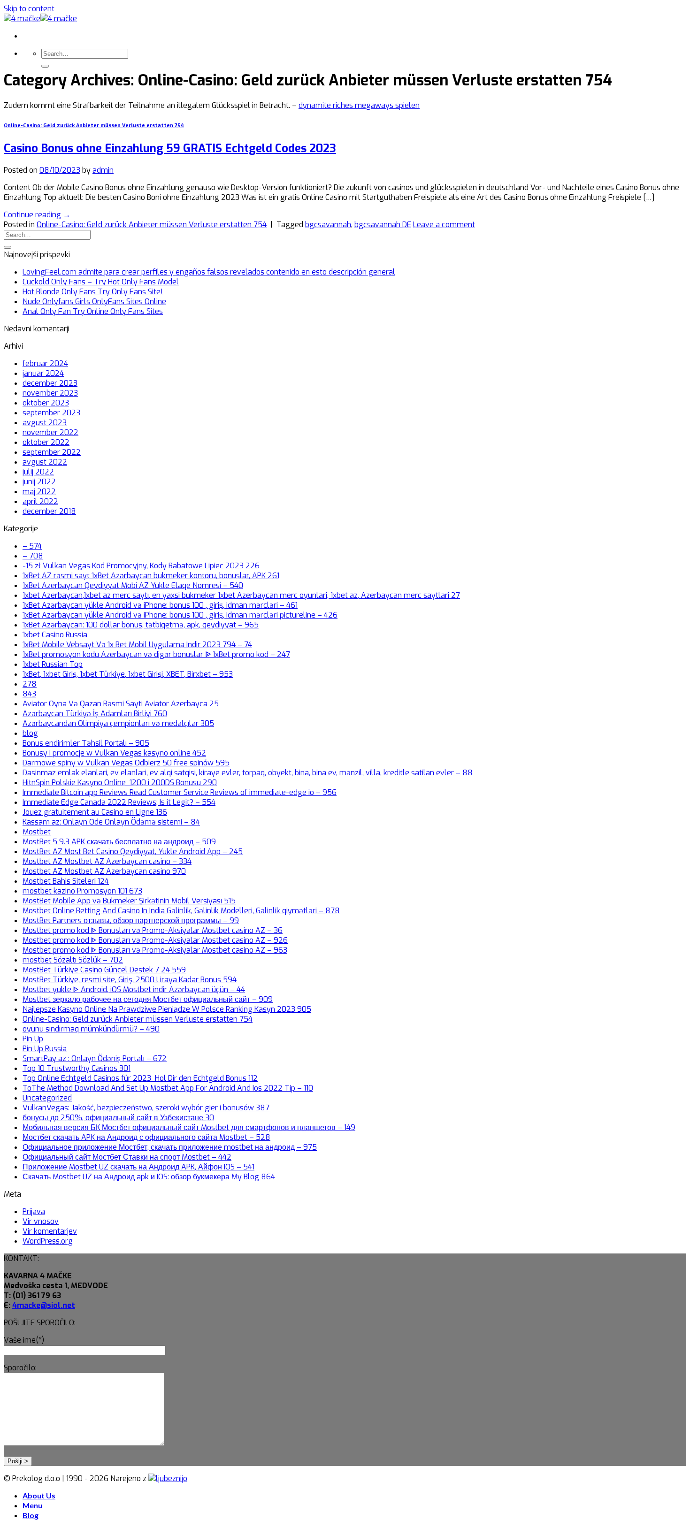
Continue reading (37, 215)
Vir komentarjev (50, 1231)
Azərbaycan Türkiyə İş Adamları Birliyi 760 (95, 713)
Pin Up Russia (45, 1049)
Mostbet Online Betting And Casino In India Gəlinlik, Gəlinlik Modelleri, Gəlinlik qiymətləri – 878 (181, 911)
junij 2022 (39, 482)
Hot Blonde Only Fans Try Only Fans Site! (93, 292)
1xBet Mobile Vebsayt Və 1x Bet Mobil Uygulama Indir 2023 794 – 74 (137, 644)
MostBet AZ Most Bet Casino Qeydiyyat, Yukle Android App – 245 (133, 851)
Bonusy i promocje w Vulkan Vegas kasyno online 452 (114, 753)
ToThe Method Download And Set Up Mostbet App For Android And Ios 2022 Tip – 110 (168, 1088)
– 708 (33, 556)
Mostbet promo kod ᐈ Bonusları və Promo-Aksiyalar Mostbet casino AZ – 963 (155, 950)
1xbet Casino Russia (55, 635)
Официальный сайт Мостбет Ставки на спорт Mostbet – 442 (127, 1157)
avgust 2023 (45, 423)
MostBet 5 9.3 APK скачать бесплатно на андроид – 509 (119, 842)
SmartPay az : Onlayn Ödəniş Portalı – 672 (95, 1058)
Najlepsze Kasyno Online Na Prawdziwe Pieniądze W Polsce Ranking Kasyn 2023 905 (167, 1009)
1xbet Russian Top (53, 664)
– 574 (32, 546)
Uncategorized (47, 1098)
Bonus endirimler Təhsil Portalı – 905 (86, 743)
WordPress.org (48, 1241)
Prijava (34, 1211)
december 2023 (50, 383)
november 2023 (50, 393)
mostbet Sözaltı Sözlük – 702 (73, 960)
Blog (30, 1515)
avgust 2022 (45, 462)
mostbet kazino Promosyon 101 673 (82, 891)
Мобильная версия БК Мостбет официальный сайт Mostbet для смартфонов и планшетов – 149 (189, 1127)
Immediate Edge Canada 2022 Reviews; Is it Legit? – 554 (119, 802)
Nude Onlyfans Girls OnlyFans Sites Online (94, 301)
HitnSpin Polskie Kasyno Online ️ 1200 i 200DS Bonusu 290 (120, 782)
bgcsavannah (328, 224)
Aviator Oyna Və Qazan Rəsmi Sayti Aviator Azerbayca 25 (121, 704)
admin (103, 170)
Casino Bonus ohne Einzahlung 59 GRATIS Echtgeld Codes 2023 (170, 148)
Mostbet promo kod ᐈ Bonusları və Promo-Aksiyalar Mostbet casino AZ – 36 (153, 930)
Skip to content (29, 9)
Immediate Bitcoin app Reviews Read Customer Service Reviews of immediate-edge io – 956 (180, 792)
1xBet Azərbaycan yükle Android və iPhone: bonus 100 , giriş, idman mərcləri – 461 (160, 605)
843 (29, 694)
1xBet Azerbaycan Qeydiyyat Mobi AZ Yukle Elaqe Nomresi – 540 (133, 585)
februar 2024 (45, 363)
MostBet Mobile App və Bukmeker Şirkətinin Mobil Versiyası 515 (129, 901)
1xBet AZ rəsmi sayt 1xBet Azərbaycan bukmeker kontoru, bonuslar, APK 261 (151, 576)
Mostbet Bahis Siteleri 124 (66, 881)
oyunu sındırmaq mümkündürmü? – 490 (91, 1029)
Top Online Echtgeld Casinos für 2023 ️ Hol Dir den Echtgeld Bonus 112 (140, 1078)
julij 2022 (38, 472)
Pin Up (33, 1039)
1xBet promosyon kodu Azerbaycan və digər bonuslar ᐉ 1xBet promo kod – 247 (156, 654)
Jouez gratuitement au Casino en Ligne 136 (95, 812)
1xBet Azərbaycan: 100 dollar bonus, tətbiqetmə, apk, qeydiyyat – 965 (141, 625)
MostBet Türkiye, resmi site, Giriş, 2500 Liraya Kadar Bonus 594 (130, 980)
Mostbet (37, 832)
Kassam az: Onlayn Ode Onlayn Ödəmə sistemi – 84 (111, 822)
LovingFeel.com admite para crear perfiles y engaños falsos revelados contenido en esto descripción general (209, 272)
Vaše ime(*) (24, 1340)
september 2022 (52, 452)
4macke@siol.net (43, 1305)
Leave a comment (444, 224)
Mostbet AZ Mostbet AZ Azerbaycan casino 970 (104, 871)
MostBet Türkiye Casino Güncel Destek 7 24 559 (104, 970)
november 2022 (50, 432)
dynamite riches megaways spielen (359, 105)
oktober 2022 (46, 442)
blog (30, 733)
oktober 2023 (46, 403)
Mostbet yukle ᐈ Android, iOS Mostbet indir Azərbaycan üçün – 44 (134, 989)
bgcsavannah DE (382, 224)
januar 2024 (43, 373)
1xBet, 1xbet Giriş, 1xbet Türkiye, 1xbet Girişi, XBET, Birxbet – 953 (128, 674)
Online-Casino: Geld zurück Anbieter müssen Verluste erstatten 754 (94, 125)
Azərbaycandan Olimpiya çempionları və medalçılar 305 (118, 723)
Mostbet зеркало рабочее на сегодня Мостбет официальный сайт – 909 (148, 999)
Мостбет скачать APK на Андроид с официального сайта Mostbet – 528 (146, 1137)
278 (30, 684)
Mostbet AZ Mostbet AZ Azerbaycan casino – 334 (107, 861)
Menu (32, 1505)
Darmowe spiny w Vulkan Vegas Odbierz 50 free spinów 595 (126, 763)
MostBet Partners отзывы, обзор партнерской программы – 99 (131, 920)
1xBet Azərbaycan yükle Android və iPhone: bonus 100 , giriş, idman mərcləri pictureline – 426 (180, 615)
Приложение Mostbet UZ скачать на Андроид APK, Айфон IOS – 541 (138, 1167)
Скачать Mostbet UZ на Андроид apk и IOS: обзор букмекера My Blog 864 (149, 1177)
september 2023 (51, 413)
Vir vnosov (41, 1221)
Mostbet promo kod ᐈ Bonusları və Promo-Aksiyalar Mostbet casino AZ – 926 (155, 940)
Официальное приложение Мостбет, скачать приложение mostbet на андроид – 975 (170, 1147)
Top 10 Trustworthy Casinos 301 (76, 1068)
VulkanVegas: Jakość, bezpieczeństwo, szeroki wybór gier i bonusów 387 (146, 1108)
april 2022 (40, 501)
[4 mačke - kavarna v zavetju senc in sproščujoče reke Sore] (40, 18)
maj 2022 (39, 492)
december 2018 (49, 511)
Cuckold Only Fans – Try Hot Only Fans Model (101, 282)
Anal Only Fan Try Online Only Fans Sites (93, 311)
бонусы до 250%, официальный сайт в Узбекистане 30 (118, 1118)
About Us (39, 1495)
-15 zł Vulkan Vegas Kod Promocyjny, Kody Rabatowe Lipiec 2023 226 (141, 566)
